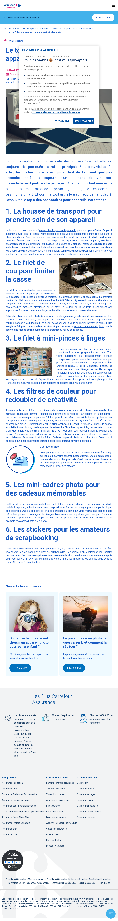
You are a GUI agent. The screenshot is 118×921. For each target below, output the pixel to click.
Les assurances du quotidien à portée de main (24, 811)
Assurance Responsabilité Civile (61, 823)
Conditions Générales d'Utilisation (94, 879)
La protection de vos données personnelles (28, 883)
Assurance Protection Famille (16, 823)
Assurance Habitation (12, 783)
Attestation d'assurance (58, 800)
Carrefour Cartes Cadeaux (89, 811)
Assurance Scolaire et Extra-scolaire (19, 794)
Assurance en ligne (55, 788)
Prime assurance (54, 811)
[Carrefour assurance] (11, 5)
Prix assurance (53, 806)
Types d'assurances (56, 794)
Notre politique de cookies (64, 883)
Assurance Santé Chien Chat (16, 817)
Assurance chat (9, 829)
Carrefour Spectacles (87, 806)
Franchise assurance (56, 817)
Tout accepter (84, 120)
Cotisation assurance (56, 829)
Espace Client (52, 834)
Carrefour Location (86, 800)
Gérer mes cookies (88, 883)
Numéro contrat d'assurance (60, 783)
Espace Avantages (55, 846)
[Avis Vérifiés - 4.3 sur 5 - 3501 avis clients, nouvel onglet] (12, 860)
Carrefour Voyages (86, 794)
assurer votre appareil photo (89, 326)
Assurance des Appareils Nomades (32, 28)
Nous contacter (53, 840)
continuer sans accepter (38, 49)
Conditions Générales (16, 879)
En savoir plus (103, 17)
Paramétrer (62, 120)
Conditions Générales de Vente (62, 879)
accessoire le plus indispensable (57, 230)
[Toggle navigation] (113, 5)
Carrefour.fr (82, 783)
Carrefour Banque (85, 788)
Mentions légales (36, 879)
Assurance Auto (10, 788)
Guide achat (87, 28)
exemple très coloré (50, 558)
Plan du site (104, 883)
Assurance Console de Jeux (15, 800)
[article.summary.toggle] (111, 914)
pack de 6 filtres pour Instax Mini (54, 417)
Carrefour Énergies (86, 817)
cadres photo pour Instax (33, 521)
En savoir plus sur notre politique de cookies (56, 112)
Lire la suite (20, 668)
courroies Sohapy (26, 319)
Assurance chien (10, 834)
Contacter (15, 74)
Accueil (7, 28)
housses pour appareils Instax (89, 250)
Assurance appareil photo (65, 28)
